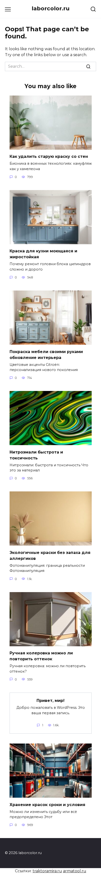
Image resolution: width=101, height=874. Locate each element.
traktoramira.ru (47, 871)
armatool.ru (74, 871)
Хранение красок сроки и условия (47, 804)
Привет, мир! (50, 700)
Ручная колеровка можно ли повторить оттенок (41, 656)
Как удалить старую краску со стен (49, 156)
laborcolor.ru (51, 8)
